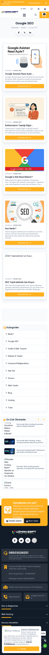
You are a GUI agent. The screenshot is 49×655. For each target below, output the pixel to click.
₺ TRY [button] (23, 9)
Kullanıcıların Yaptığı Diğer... (19, 125)
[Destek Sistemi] (31, 9)
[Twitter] (21, 540)
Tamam (22, 649)
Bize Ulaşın (33, 521)
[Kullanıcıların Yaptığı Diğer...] (24, 108)
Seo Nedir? (10, 228)
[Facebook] (14, 540)
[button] (24, 15)
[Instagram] (27, 540)
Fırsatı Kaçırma (34, 3)
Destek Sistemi (15, 521)
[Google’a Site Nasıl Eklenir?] (24, 160)
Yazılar (23, 28)
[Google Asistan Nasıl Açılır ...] (24, 57)
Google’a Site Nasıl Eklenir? (19, 177)
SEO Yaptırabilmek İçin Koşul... (20, 282)
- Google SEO (16, 70)
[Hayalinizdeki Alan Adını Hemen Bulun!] (35, 15)
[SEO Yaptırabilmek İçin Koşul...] (24, 265)
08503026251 (18, 552)
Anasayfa (15, 28)
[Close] (46, 3)
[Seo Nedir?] (24, 212)
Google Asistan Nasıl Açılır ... (19, 74)
